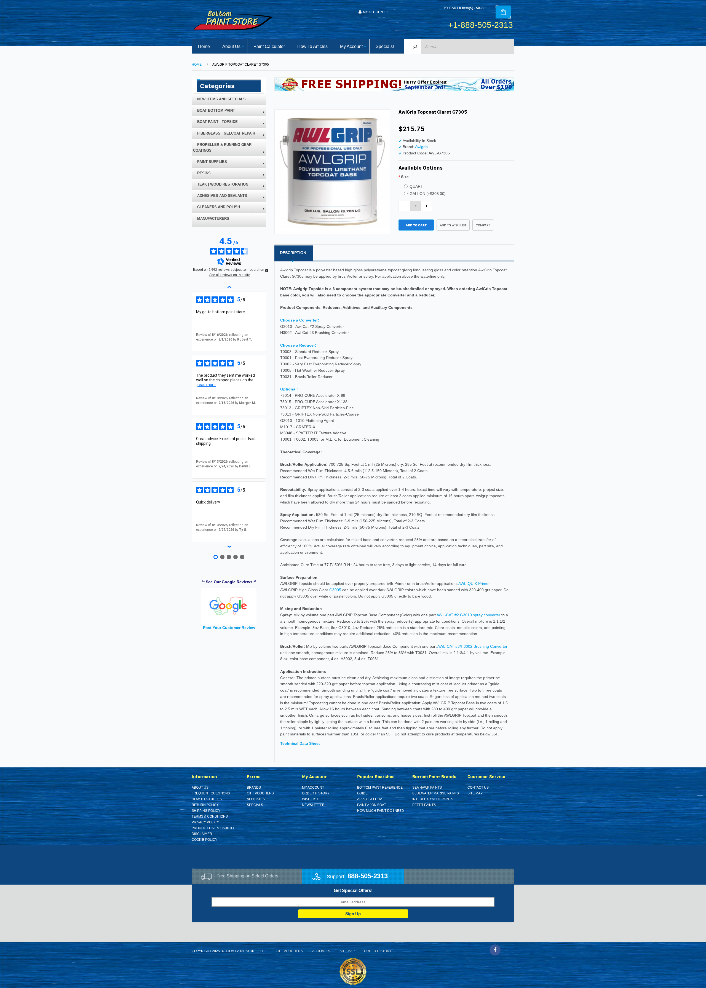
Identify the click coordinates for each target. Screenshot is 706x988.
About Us (200, 787)
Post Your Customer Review (229, 627)
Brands (254, 787)
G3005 (335, 590)
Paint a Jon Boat (371, 805)
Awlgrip (421, 146)
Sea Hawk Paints (427, 787)
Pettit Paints (424, 805)
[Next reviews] (229, 546)
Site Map (475, 793)
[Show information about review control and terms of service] (266, 270)
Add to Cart (416, 225)
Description (293, 252)
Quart (416, 186)
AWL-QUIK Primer (474, 583)
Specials (255, 805)
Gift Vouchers (260, 793)
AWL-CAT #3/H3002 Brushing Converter (472, 646)
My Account (313, 787)
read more (206, 384)
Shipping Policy (206, 811)
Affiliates (256, 799)
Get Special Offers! (353, 890)
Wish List (310, 799)
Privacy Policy (205, 822)
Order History (316, 793)
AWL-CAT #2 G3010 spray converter (468, 615)
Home (197, 64)
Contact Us (478, 787)
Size (405, 177)
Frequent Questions (211, 793)
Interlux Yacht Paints (432, 799)
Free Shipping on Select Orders (247, 876)
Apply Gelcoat (370, 799)
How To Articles (207, 799)
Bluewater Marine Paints (435, 793)
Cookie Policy (204, 840)
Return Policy (205, 805)
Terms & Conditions (210, 816)
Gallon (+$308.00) (428, 193)
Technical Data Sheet (300, 743)
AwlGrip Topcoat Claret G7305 (240, 64)
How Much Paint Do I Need (380, 811)
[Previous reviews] (229, 287)
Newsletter (313, 805)
